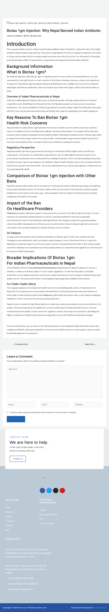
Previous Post (20, 344)
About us (9, 512)
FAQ (41, 519)
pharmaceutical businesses (44, 268)
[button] (107, 3)
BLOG (26, 36)
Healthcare (11, 213)
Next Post (91, 344)
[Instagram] (55, 490)
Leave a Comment (14, 36)
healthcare (47, 295)
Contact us (9, 521)
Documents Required (48, 514)
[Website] (88, 405)
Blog (7, 530)
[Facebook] (42, 490)
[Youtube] (62, 490)
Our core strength (46, 524)
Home (7, 507)
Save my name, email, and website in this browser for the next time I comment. (43, 412)
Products (9, 525)
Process (42, 510)
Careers (8, 516)
